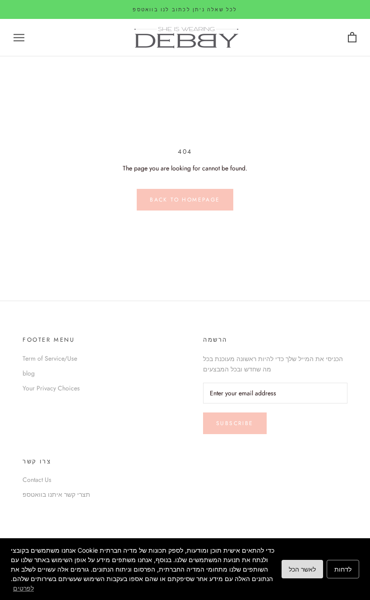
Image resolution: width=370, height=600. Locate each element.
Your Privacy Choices (51, 388)
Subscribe (235, 423)
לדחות (343, 569)
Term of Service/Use (50, 358)
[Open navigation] (19, 37)
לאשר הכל (302, 569)
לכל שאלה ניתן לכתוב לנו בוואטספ (185, 9)
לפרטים (23, 588)
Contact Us (37, 479)
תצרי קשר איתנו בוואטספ (56, 494)
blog (29, 373)
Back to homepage (185, 200)
